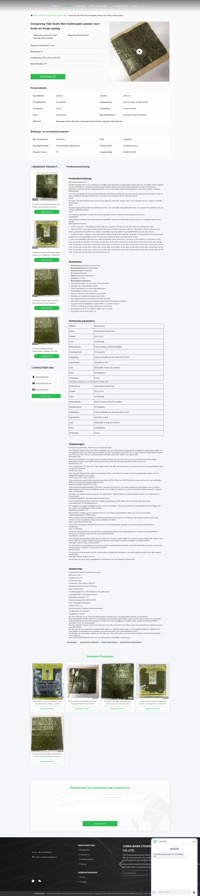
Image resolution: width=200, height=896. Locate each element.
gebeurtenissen (120, 6)
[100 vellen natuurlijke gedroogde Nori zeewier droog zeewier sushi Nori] (117, 681)
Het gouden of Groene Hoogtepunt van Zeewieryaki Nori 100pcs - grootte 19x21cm (47, 702)
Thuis (54, 6)
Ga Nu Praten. (47, 77)
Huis (35, 15)
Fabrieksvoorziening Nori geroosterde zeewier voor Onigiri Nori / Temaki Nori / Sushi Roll (46, 254)
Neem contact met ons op (98, 7)
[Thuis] (40, 6)
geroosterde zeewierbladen (130, 642)
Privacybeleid (39, 893)
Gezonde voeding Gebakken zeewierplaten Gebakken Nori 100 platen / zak (44, 351)
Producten (66, 6)
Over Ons (80, 6)
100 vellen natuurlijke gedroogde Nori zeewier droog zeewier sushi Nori (117, 702)
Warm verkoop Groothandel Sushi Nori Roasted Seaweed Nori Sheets (82, 702)
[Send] (194, 892)
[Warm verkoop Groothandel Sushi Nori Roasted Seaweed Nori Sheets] (82, 681)
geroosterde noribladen (89, 642)
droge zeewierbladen (109, 642)
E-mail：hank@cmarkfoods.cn (45, 857)
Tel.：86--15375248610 (43, 852)
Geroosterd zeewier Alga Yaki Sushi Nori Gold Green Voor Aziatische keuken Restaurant (45, 303)
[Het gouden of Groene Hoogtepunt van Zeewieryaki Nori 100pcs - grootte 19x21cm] (47, 681)
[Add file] (154, 892)
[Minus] (194, 841)
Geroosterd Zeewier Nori (57, 15)
